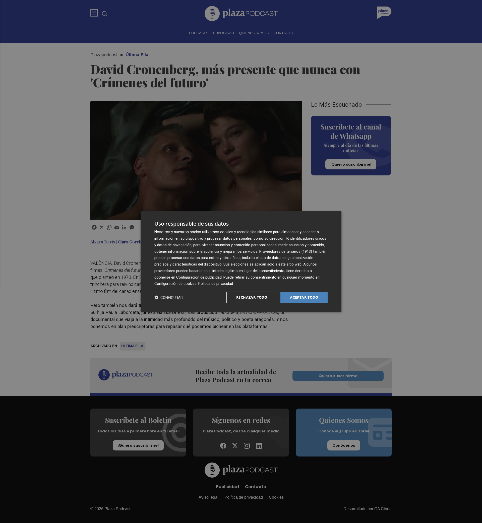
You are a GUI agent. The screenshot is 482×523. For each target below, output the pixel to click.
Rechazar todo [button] (251, 297)
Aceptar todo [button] (304, 297)
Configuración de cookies (175, 283)
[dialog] (241, 261)
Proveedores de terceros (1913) (285, 251)
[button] (168, 297)
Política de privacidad (215, 283)
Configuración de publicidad (199, 277)
